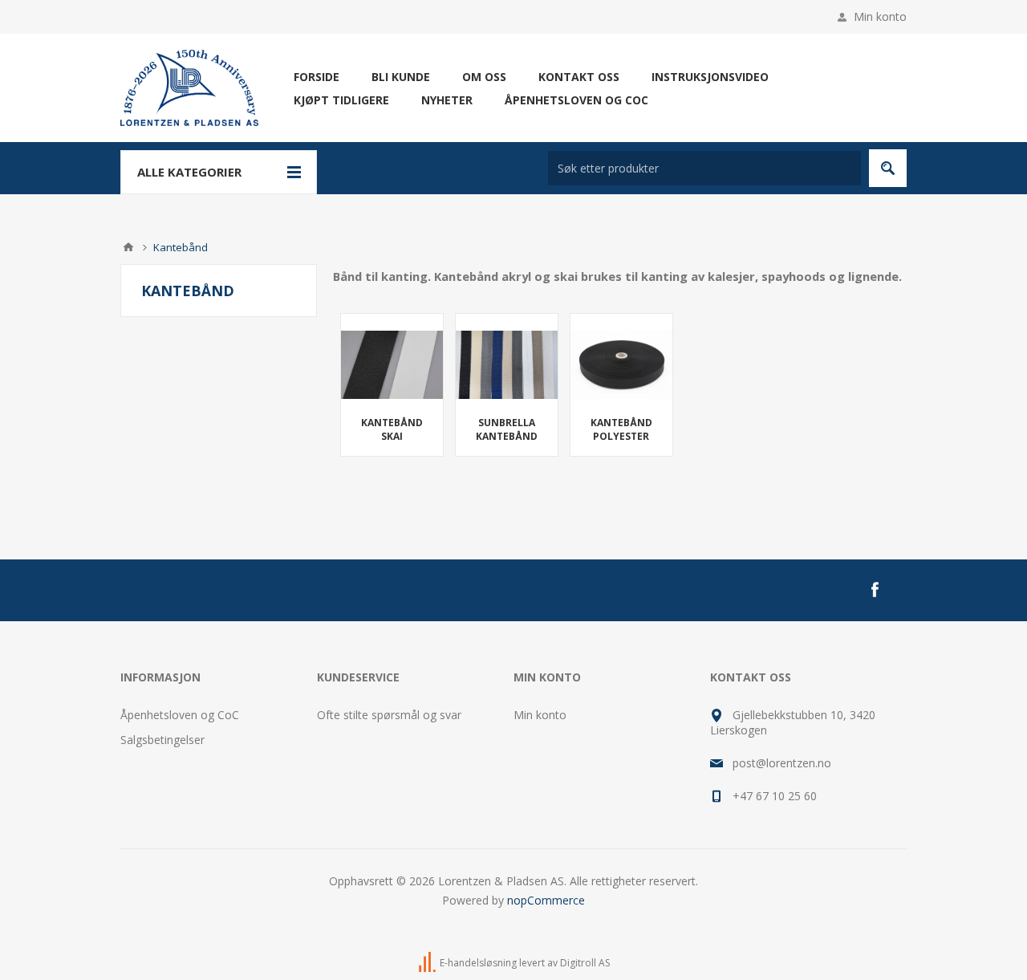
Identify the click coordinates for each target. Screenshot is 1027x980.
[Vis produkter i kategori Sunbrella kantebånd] (507, 365)
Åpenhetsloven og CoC (179, 714)
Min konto (880, 16)
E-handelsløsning (478, 963)
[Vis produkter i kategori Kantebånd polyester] (621, 365)
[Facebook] (874, 590)
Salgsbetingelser (162, 739)
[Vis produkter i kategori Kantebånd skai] (392, 365)
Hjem (128, 247)
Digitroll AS (585, 963)
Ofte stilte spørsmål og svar (389, 714)
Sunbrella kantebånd (507, 429)
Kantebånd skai (392, 429)
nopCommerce (546, 900)
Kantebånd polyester (621, 429)
